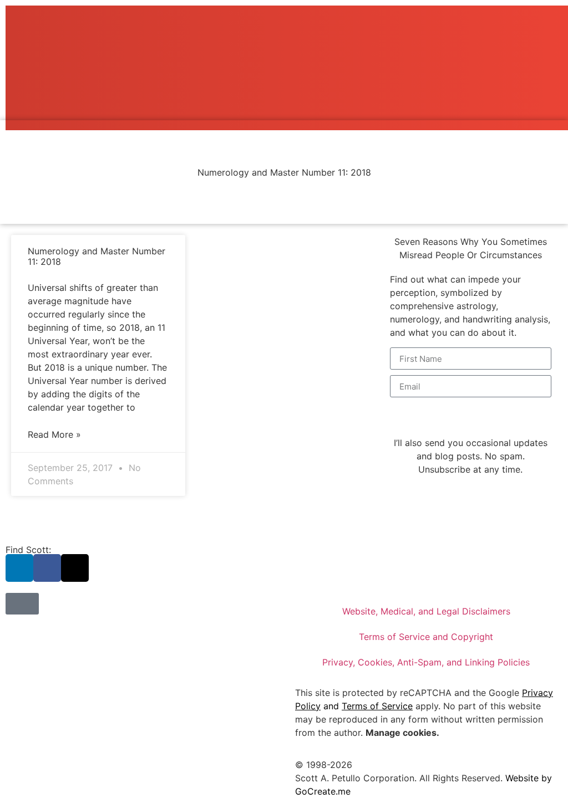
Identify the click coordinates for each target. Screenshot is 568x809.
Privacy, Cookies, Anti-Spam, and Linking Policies (426, 662)
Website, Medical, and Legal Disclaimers (426, 611)
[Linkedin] (19, 568)
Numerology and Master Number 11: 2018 (96, 256)
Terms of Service (377, 705)
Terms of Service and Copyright (426, 636)
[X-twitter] (75, 568)
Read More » (54, 434)
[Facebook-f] (47, 568)
